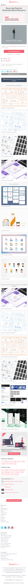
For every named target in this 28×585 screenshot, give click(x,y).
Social (12, 474)
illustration (8, 60)
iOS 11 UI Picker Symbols (6, 543)
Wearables (7, 472)
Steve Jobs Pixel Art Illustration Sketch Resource (14, 9)
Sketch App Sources (16, 575)
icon (9, 58)
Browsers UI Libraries (9, 484)
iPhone (22, 472)
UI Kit (11, 470)
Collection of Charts (4, 540)
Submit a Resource (15, 453)
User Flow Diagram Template (6, 535)
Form (11, 463)
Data (3, 472)
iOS (3, 470)
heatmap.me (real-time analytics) (17, 583)
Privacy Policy (20, 577)
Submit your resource (5, 521)
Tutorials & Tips (4, 512)
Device (19, 461)
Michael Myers (13, 46)
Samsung (7, 474)
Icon (11, 461)
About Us (2, 518)
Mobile (14, 461)
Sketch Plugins (3, 514)
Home (2, 506)
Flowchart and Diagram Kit (6, 546)
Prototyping (3, 517)
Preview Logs (7, 487)
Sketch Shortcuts (4, 509)
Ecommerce (22, 470)
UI (2, 461)
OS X (12, 472)
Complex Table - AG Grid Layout (11, 492)
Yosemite (17, 472)
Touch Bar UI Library (9, 489)
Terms (14, 577)
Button (23, 461)
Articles (2, 515)
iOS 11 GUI (3, 547)
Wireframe (6, 461)
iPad (3, 474)
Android (6, 470)
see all (12, 479)
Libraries (2, 511)
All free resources (4, 508)
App (14, 470)
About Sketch (3, 520)
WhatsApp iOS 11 (4, 534)
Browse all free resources (14, 500)
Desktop (3, 463)
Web (17, 470)
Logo (15, 463)
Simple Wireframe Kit (5, 538)
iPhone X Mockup (4, 541)
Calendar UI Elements (5, 544)
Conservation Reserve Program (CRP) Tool (14, 481)
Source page (9, 65)
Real (8, 463)
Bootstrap (17, 474)
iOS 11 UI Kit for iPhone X (6, 537)
